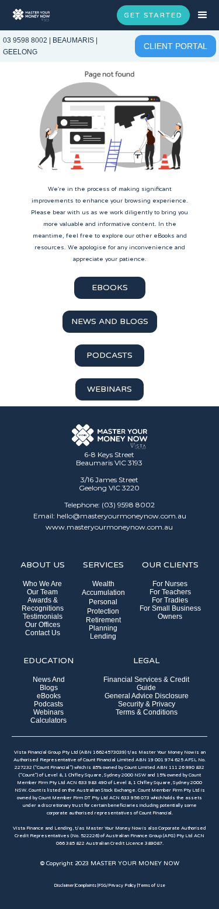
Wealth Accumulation (103, 588)
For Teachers (170, 592)
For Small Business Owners (170, 612)
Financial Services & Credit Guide (146, 683)
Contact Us (42, 633)
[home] (31, 15)
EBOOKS (110, 287)
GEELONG (20, 52)
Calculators (48, 720)
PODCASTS (109, 355)
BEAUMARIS (73, 40)
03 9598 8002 (25, 40)
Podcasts (48, 704)
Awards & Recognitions (43, 604)
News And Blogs (49, 683)
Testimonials (42, 616)
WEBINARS (109, 389)
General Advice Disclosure (147, 696)
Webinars (48, 712)
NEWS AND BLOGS (109, 321)
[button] (204, 15)
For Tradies (170, 600)
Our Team (42, 592)
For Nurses (169, 584)
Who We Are (42, 584)
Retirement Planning (103, 624)
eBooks (49, 696)
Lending (103, 636)
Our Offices (42, 625)
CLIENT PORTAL (175, 46)
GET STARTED (153, 15)
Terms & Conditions (147, 712)
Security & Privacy (146, 704)
